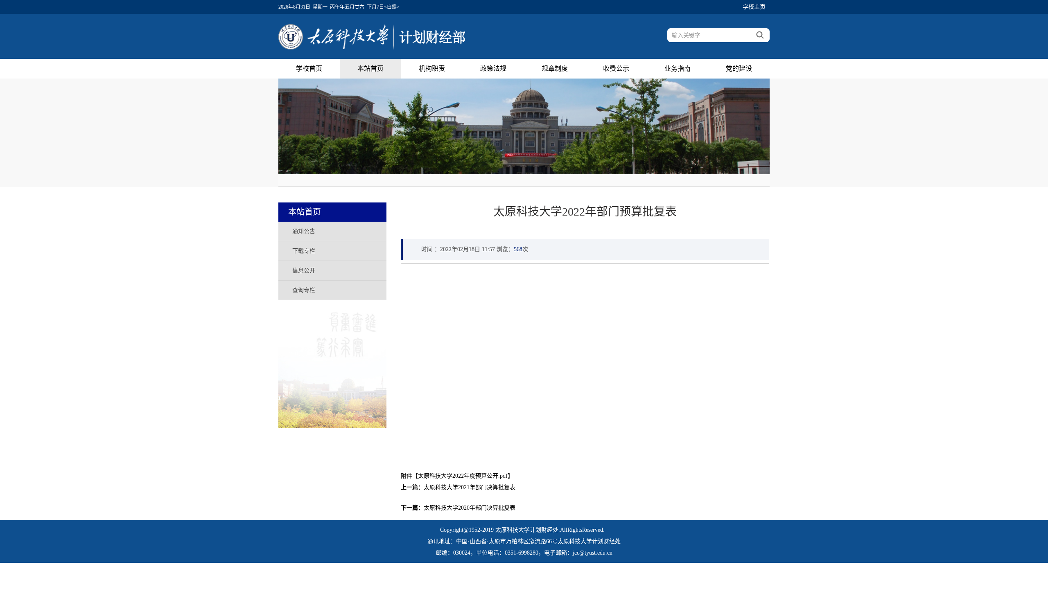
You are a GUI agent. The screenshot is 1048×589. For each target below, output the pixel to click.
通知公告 (303, 231)
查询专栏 (303, 290)
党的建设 (739, 68)
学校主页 (754, 7)
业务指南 (677, 68)
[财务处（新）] (371, 35)
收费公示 (616, 68)
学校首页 (309, 68)
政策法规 (493, 68)
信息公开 (303, 271)
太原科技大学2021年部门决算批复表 (469, 487)
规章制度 (555, 68)
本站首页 (370, 68)
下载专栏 (303, 251)
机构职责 (432, 68)
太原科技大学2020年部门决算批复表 (469, 508)
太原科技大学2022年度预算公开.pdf (463, 476)
